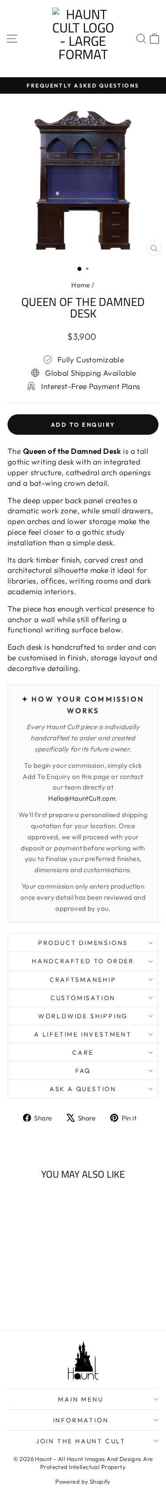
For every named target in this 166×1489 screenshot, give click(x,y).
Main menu (80, 1399)
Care (82, 1052)
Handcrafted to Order (83, 961)
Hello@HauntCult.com (82, 798)
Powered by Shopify (83, 1481)
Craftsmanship (83, 980)
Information (81, 1420)
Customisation (83, 998)
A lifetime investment (83, 1034)
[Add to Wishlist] (54, 1203)
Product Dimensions (83, 943)
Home (80, 285)
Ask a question (83, 1089)
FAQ (83, 1071)
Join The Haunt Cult (81, 1441)
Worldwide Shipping (83, 1016)
